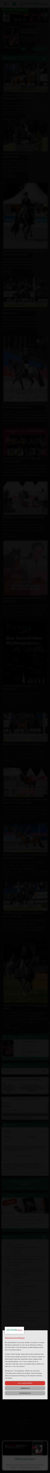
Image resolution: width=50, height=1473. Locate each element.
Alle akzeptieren (25, 1383)
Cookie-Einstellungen (18, 1366)
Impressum (25, 1388)
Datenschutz (25, 1393)
